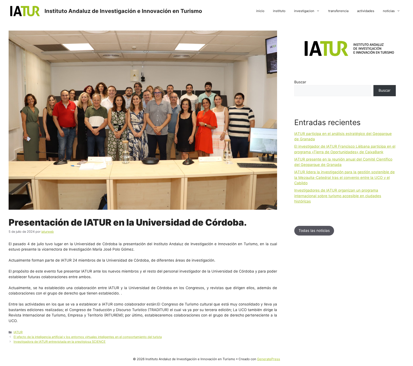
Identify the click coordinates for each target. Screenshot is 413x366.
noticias (389, 11)
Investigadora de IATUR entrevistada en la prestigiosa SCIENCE (60, 341)
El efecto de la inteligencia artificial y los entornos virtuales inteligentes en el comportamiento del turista (88, 337)
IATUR (18, 332)
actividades (365, 11)
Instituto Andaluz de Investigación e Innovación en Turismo (123, 11)
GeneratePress (268, 359)
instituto (279, 11)
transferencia (338, 11)
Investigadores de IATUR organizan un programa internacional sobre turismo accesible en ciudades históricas (337, 195)
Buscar (300, 82)
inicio (260, 11)
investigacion (304, 11)
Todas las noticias (314, 230)
